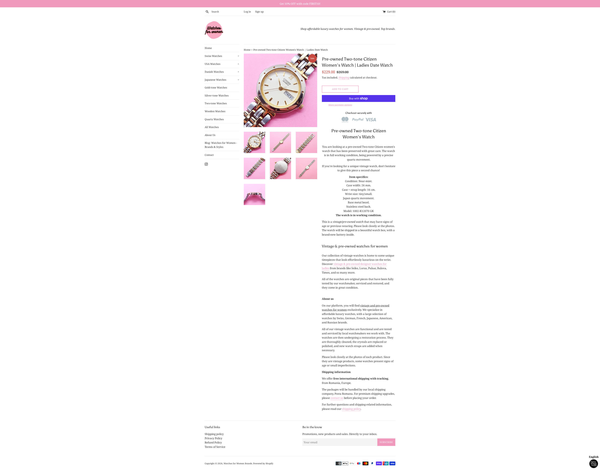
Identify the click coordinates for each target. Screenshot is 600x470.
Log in (247, 11)
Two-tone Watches (216, 103)
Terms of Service (215, 447)
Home (208, 48)
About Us (210, 135)
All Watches (212, 127)
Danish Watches (222, 71)
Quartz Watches (214, 119)
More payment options (340, 104)
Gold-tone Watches (216, 87)
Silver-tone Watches (217, 95)
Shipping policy (214, 434)
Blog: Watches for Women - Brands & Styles (221, 145)
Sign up (259, 11)
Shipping (344, 77)
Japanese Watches (222, 79)
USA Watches (222, 64)
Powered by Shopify (263, 463)
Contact (209, 155)
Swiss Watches (222, 56)
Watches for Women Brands (238, 463)
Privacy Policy (213, 438)
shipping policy (351, 409)
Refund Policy (213, 442)
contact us (336, 398)
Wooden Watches (215, 111)
